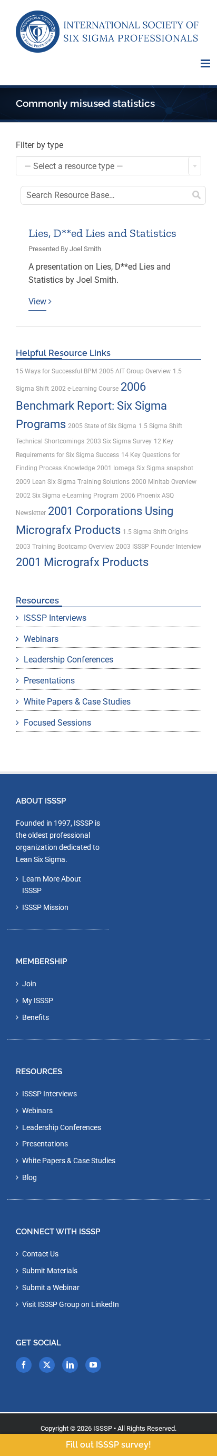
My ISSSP (37, 1000)
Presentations (49, 681)
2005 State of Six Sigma (102, 426)
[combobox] (108, 165)
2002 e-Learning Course (85, 388)
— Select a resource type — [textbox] (73, 166)
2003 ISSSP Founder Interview (158, 546)
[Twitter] (47, 1365)
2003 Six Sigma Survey (119, 441)
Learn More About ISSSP (51, 885)
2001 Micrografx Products (82, 562)
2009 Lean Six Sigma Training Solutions (73, 482)
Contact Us (40, 1254)
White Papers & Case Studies (77, 702)
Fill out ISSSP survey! (108, 1445)
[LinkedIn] (70, 1365)
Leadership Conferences (68, 660)
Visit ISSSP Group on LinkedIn (70, 1304)
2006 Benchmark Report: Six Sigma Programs (91, 405)
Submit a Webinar (51, 1287)
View (37, 301)
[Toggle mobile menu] (206, 63)
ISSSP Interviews (55, 618)
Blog (29, 1177)
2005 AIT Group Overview (135, 371)
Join (29, 983)
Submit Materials (49, 1270)
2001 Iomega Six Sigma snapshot (145, 468)
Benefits (35, 1017)
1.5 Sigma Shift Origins (155, 532)
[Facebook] (24, 1365)
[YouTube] (93, 1365)
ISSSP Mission (45, 907)
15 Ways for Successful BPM (56, 371)
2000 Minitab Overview (164, 482)
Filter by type (39, 145)
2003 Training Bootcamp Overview (65, 546)
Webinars (41, 639)
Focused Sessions (57, 723)
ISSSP (102, 1428)
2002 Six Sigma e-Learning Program (67, 495)
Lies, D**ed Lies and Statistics (102, 233)
